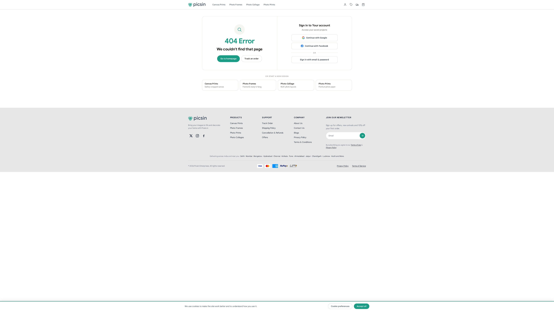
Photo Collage (253, 4)
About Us (298, 123)
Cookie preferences (340, 306)
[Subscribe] (362, 135)
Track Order (267, 123)
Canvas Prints (218, 4)
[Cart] (363, 4)
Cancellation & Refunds (272, 132)
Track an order (252, 58)
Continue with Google (316, 37)
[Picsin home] (196, 4)
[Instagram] (197, 136)
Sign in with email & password (314, 59)
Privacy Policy (300, 137)
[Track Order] (357, 4)
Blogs (296, 132)
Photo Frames (235, 4)
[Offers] (351, 4)
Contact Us (299, 128)
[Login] (345, 4)
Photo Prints (269, 4)
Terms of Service (359, 166)
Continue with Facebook (316, 46)
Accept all (361, 306)
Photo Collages (237, 137)
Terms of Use (356, 145)
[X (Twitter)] (191, 136)
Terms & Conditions (303, 142)
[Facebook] (204, 136)
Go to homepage (228, 58)
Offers (265, 137)
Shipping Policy (269, 128)
